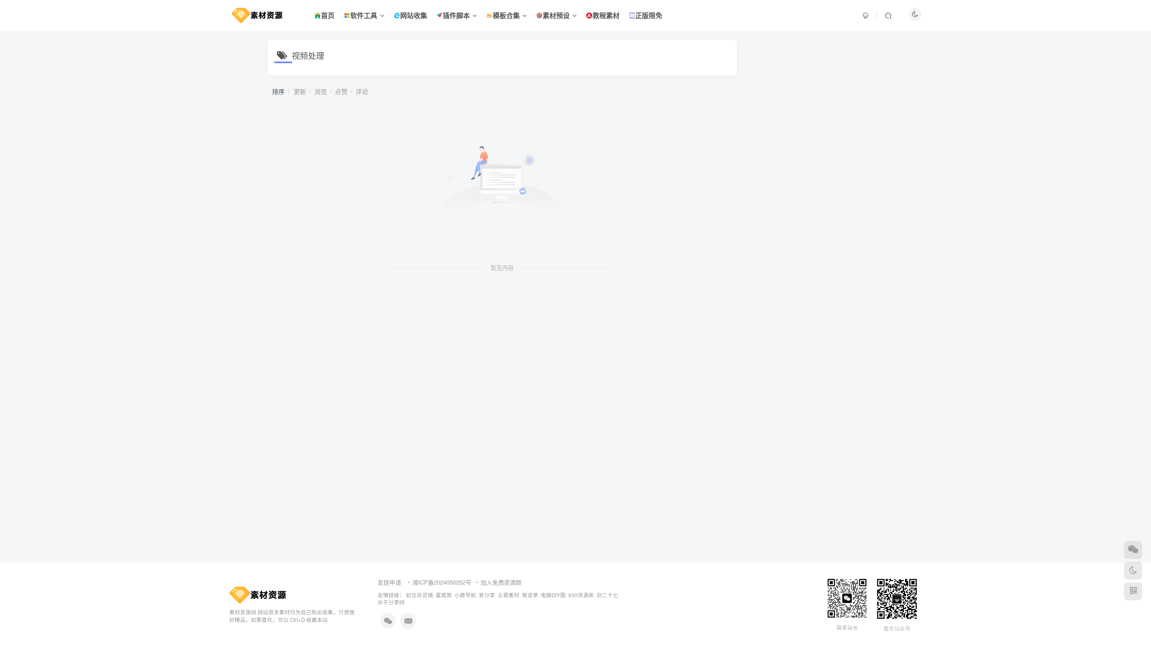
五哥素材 (508, 595)
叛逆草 (530, 595)
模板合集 (506, 15)
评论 (362, 91)
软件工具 (363, 15)
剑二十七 (607, 595)
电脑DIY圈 (553, 595)
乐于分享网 (391, 602)
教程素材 (606, 15)
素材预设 (556, 15)
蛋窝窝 (444, 595)
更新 (300, 91)
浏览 (320, 91)
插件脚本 (456, 15)
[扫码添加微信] (1133, 550)
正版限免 (648, 15)
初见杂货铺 (419, 595)
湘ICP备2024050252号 (441, 582)
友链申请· (390, 582)
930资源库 (581, 595)
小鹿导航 (465, 595)
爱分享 (487, 595)
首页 (328, 15)
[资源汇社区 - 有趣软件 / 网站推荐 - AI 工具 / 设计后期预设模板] (257, 594)
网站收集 (413, 15)
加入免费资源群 (501, 582)
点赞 (341, 91)
